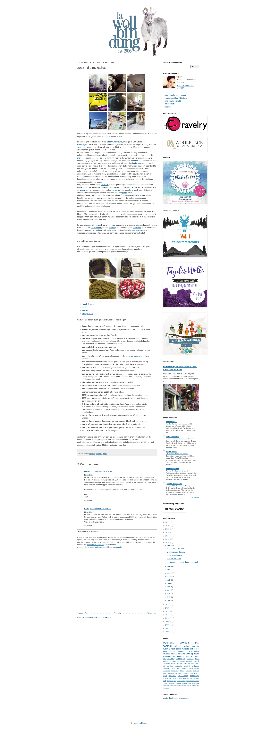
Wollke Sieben (171, 452)
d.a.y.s (182, 671)
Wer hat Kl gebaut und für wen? (177, 471)
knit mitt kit (172, 678)
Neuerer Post (83, 613)
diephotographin (172, 469)
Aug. (169, 576)
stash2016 (172, 676)
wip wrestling (183, 676)
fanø (131, 190)
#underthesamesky (169, 683)
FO (197, 642)
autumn (166, 649)
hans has (167, 651)
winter (105, 454)
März (169, 593)
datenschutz (170, 104)
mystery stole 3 (192, 661)
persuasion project (192, 681)
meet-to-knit (137, 230)
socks (178, 649)
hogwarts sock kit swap (188, 656)
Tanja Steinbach (172, 437)
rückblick (99, 454)
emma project (194, 673)
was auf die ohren (174, 559)
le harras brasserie (133, 356)
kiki (180, 77)
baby (190, 651)
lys (174, 656)
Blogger (144, 723)
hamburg (112, 227)
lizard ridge (175, 668)
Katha (86, 509)
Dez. (169, 546)
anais (165, 673)
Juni (169, 583)
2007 (167, 628)
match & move (88, 304)
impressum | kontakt (173, 101)
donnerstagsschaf (174, 673)
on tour (196, 649)
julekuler (189, 671)
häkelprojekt (82, 144)
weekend (168, 642)
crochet (174, 654)
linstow (138, 195)
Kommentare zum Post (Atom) (99, 617)
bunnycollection (180, 651)
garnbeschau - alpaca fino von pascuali (182, 562)
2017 (167, 536)
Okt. (169, 570)
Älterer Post (151, 613)
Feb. (169, 597)
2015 (167, 543)
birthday (190, 659)
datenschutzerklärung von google (108, 547)
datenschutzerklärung (95, 545)
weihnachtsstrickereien (176, 552)
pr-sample (167, 656)
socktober (178, 685)
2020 (167, 526)
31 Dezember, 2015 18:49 (100, 509)
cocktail (92, 454)
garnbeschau (181, 681)
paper (165, 676)
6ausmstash (185, 663)
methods (196, 671)
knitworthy (166, 685)
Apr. (169, 590)
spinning (181, 654)
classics (184, 683)
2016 (167, 539)
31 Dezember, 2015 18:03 (101, 471)
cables (178, 683)
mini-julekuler (87, 313)
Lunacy (87, 471)
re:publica (178, 666)
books (196, 654)
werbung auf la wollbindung (176, 98)
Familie (168, 424)
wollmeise (174, 671)
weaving (175, 661)
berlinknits (136, 163)
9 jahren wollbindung (113, 142)
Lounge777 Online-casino (175, 486)
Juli (169, 580)
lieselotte (104, 185)
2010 (167, 618)
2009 (167, 622)
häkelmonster (171, 422)
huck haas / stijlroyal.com (179, 698)
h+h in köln (109, 158)
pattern (172, 685)
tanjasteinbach (194, 668)
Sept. (169, 573)
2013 (167, 608)
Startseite (117, 613)
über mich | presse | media (175, 95)
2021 (167, 522)
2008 (167, 625)
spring (186, 646)
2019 (167, 529)
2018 (167, 532)
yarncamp (115, 190)
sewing (182, 661)
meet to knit (187, 649)
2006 (167, 632)
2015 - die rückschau (175, 549)
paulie (124, 193)
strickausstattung (188, 685)
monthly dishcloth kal (184, 678)
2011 (167, 615)
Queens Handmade (174, 484)
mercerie (81, 158)
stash (172, 649)
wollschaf (166, 654)
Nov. (169, 566)
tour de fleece (176, 663)
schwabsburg (96, 227)
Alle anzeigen (195, 497)
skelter (85, 310)
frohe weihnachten (174, 555)
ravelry (196, 651)
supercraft (166, 671)
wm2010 (187, 666)
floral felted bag (193, 683)
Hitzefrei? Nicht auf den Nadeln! (177, 454)
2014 (167, 605)
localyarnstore (168, 659)
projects (185, 642)
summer (195, 646)
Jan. (169, 600)
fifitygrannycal (171, 681)
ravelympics (180, 659)
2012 (167, 611)
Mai (169, 587)
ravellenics (166, 663)
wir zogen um (82, 190)
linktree (168, 107)
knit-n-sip (189, 654)
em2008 (184, 673)
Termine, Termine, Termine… (176, 439)
